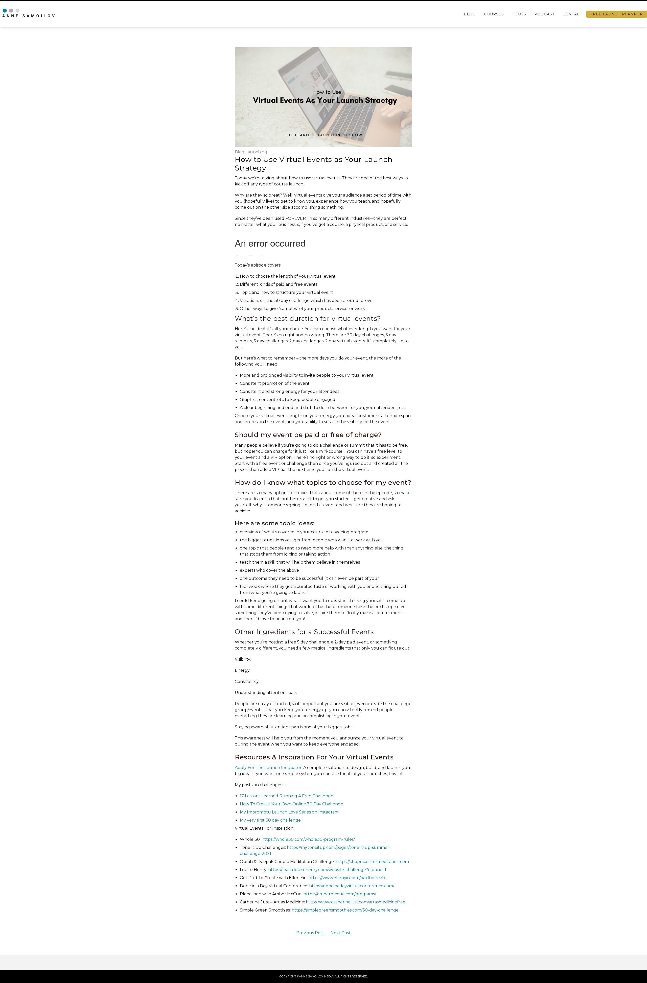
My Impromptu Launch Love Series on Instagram (289, 812)
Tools (519, 14)
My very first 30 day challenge (270, 820)
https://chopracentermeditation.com (372, 861)
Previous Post (310, 933)
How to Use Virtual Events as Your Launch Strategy (314, 164)
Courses (494, 14)
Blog (470, 14)
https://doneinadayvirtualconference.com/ (351, 885)
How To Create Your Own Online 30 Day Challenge (291, 804)
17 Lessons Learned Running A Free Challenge (286, 796)
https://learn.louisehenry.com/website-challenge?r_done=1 (327, 869)
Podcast (544, 14)
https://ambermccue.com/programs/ (339, 894)
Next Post (341, 933)
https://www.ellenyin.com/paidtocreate (347, 877)
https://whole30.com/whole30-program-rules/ (308, 839)
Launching (256, 152)
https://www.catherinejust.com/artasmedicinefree (355, 902)
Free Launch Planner (616, 14)
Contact (572, 14)
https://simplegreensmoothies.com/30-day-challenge (345, 910)
